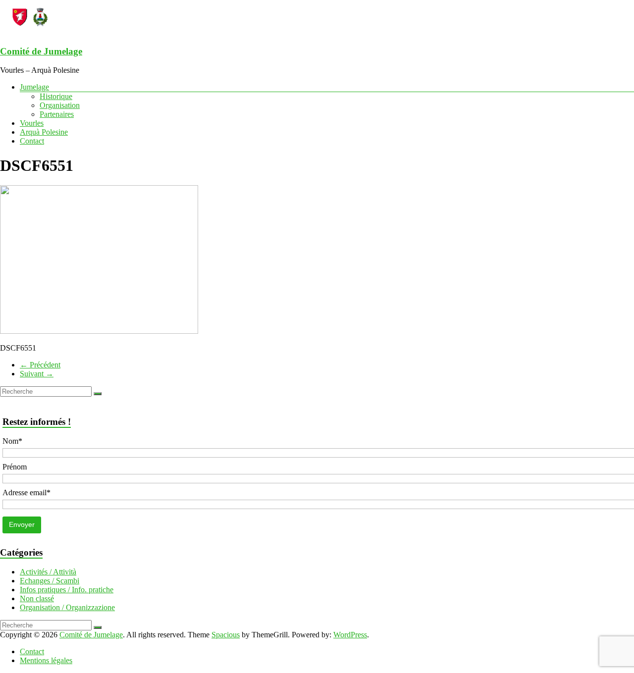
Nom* (12, 441)
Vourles (32, 123)
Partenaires (57, 114)
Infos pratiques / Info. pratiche (66, 589)
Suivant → (36, 373)
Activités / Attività (48, 572)
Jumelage (34, 87)
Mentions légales (46, 660)
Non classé (37, 598)
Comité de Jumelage (41, 51)
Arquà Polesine (44, 132)
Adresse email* (26, 492)
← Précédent (40, 365)
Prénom (14, 467)
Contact (32, 141)
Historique (56, 96)
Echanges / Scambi (49, 580)
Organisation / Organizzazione (67, 607)
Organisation (60, 105)
